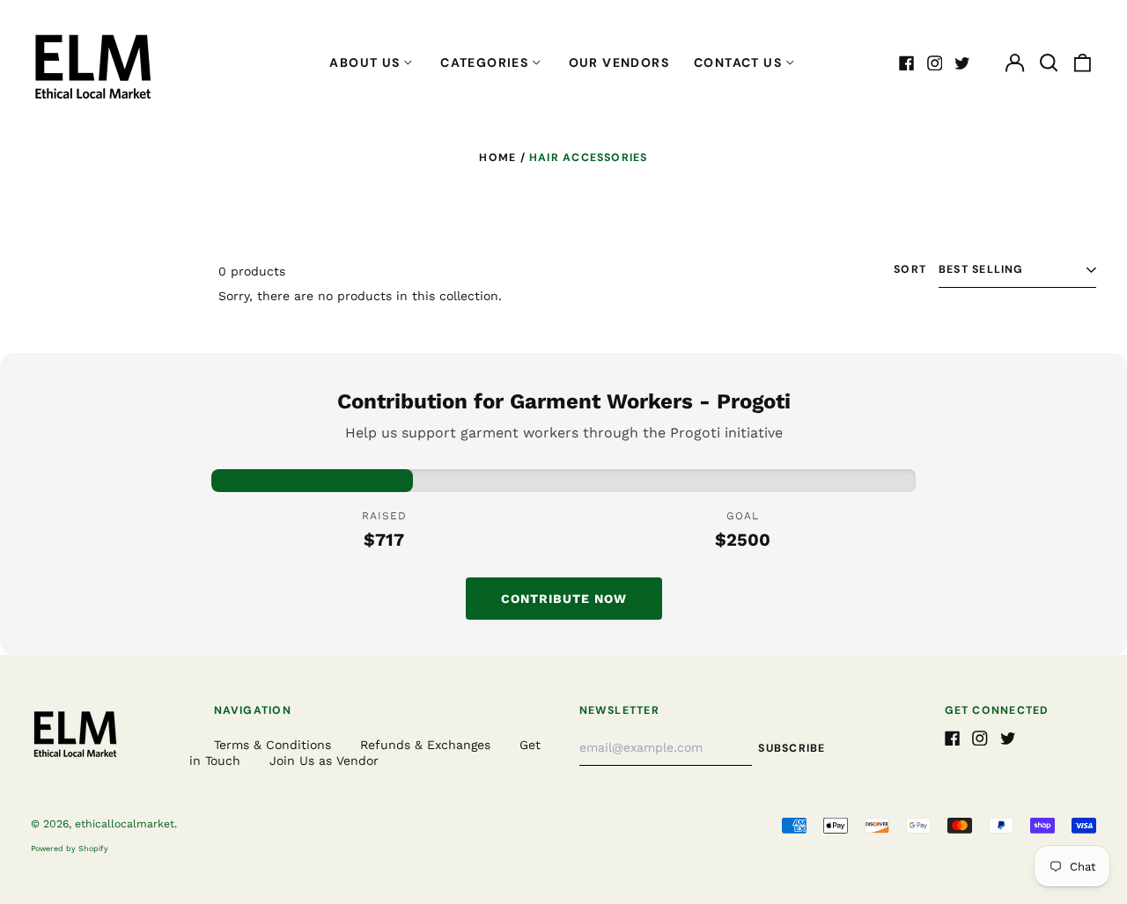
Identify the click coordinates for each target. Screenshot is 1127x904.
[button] (1049, 63)
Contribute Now (564, 599)
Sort (910, 269)
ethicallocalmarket (124, 824)
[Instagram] (935, 63)
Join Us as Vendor (324, 760)
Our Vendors (619, 62)
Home (497, 158)
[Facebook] (907, 63)
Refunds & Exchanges (425, 745)
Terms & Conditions (272, 745)
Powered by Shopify (69, 848)
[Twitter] (962, 63)
